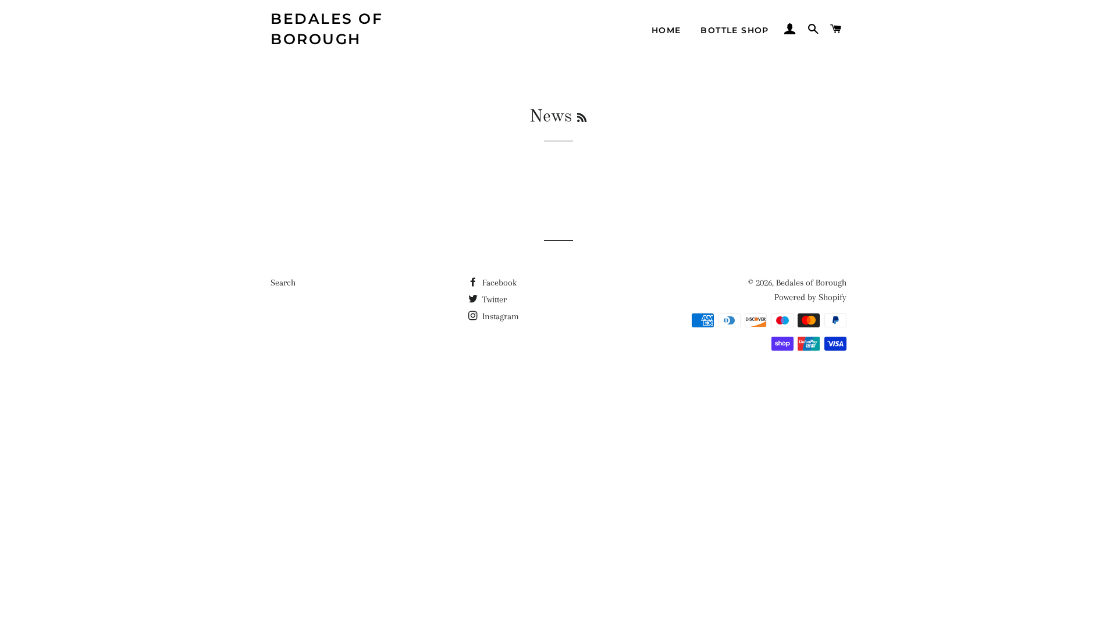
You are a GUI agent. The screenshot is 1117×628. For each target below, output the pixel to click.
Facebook (498, 282)
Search (283, 282)
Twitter (493, 299)
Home (666, 30)
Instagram (499, 316)
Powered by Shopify (810, 297)
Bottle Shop (734, 30)
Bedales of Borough (327, 29)
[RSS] (582, 118)
